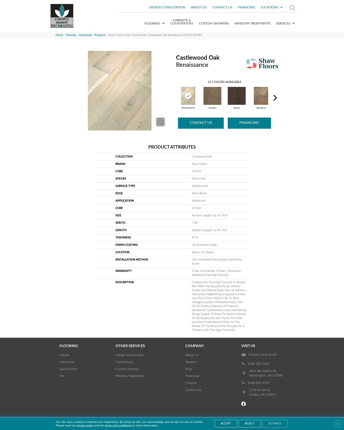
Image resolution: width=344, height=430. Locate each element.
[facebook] (244, 404)
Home (59, 35)
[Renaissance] (188, 96)
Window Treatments (129, 375)
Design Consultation (129, 355)
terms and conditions (118, 425)
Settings (274, 423)
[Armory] (212, 96)
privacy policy (85, 425)
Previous (174, 92)
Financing (249, 123)
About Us (192, 355)
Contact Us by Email (262, 354)
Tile (62, 375)
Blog (188, 369)
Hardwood (85, 35)
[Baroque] (261, 96)
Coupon (190, 382)
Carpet (64, 355)
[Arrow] (237, 96)
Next (275, 92)
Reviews (191, 362)
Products (100, 35)
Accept (226, 423)
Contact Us (201, 123)
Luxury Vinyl (68, 369)
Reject (249, 423)
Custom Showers (127, 369)
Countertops (124, 362)
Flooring (71, 35)
